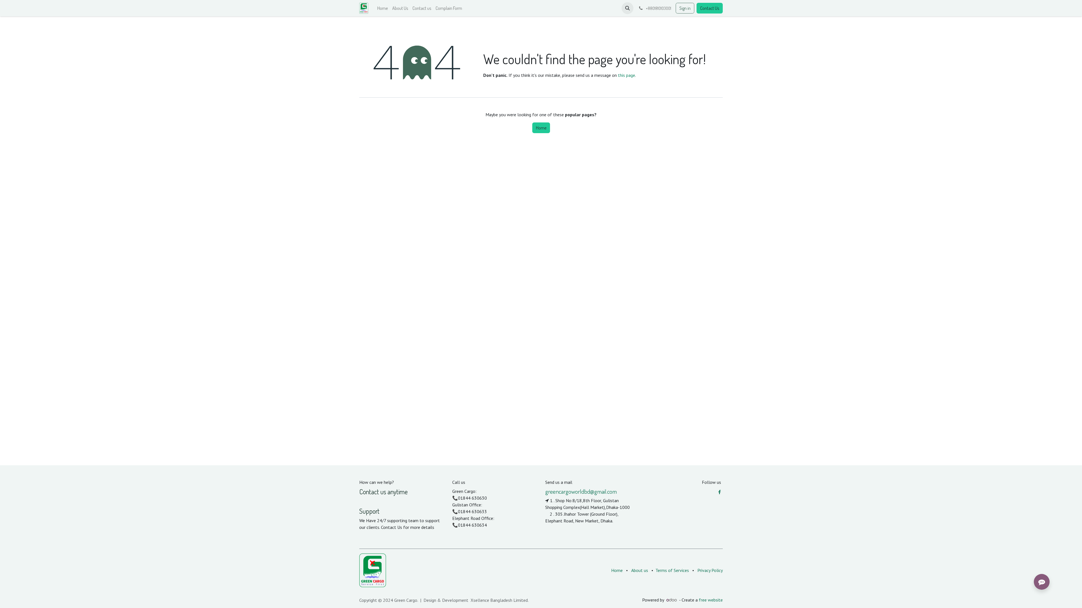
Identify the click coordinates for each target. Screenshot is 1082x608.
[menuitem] (382, 8)
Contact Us (709, 8)
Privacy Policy (710, 570)
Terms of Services (672, 570)
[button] (627, 8)
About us (639, 570)
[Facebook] (719, 492)
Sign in (685, 8)
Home (541, 128)
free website (711, 600)
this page (626, 75)
